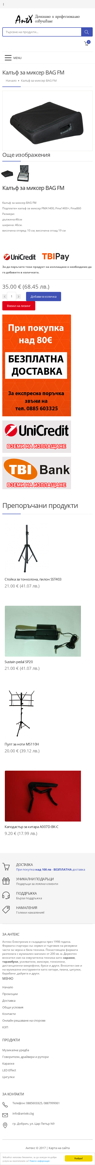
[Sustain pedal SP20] (47, 631)
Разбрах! (78, 1158)
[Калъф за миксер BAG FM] (7, 173)
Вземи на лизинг (19, 306)
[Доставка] (36, 365)
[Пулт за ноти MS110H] (47, 713)
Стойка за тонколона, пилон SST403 (33, 579)
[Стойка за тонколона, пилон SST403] (47, 548)
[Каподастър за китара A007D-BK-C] (47, 796)
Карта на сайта (59, 1148)
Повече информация (40, 1160)
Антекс (30, 1148)
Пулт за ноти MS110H (22, 744)
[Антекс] (47, 19)
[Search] (86, 32)
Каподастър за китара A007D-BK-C (31, 826)
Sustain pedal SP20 (19, 661)
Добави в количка (43, 296)
